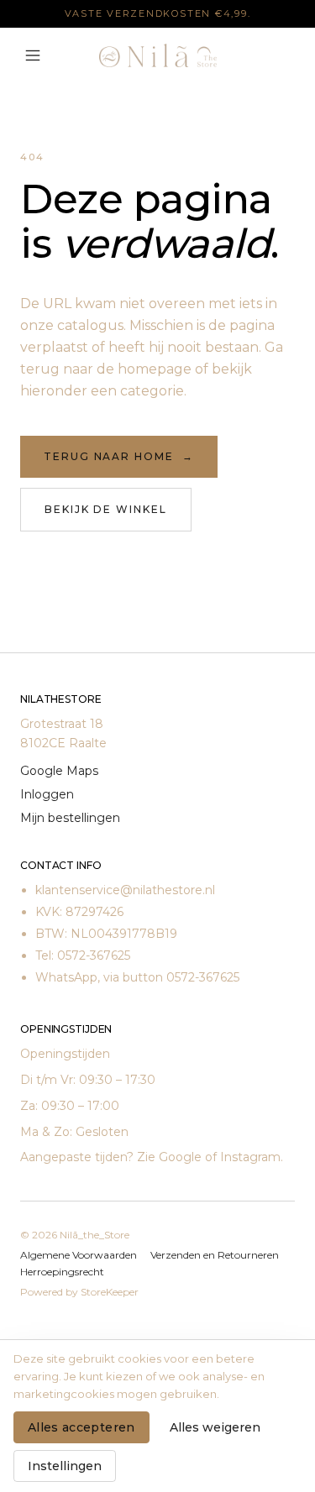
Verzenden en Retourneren (214, 1255)
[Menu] (33, 55)
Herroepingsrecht (62, 1271)
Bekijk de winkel (106, 509)
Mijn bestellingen (70, 817)
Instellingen (65, 1466)
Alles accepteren (81, 1427)
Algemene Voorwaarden (78, 1255)
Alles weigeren (215, 1427)
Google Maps (59, 770)
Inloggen (47, 794)
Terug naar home (119, 456)
